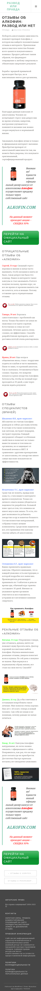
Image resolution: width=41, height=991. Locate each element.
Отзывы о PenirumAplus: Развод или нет (22, 881)
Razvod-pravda (22, 30)
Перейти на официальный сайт (16, 237)
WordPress (18, 986)
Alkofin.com (21, 207)
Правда (6, 30)
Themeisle (26, 988)
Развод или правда (13, 6)
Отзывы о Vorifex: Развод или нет (23, 873)
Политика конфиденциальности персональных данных (16, 972)
